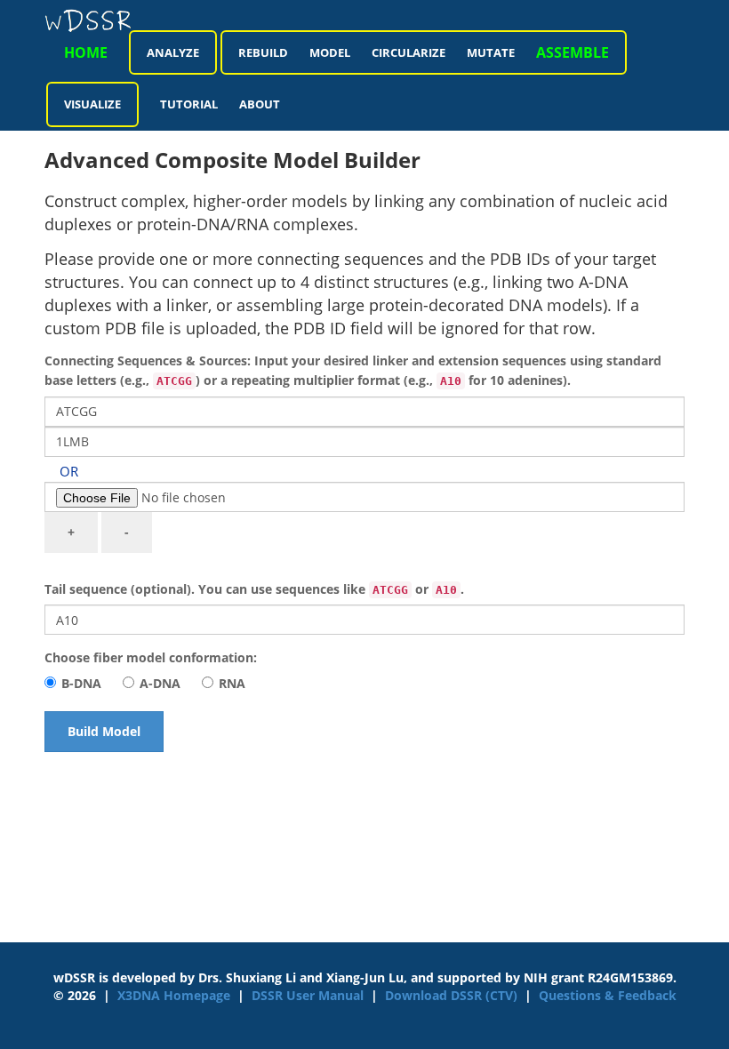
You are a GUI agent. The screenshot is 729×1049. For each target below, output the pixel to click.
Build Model (104, 731)
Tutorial (189, 104)
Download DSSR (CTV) (451, 995)
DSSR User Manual (308, 995)
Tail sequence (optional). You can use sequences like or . (254, 589)
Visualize (92, 104)
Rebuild (263, 52)
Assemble (572, 52)
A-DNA (160, 683)
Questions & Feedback (608, 995)
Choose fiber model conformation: (150, 657)
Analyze (173, 52)
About (259, 104)
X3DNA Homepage (173, 995)
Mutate (491, 52)
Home (86, 52)
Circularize (408, 52)
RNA (232, 683)
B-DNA (81, 683)
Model (329, 52)
